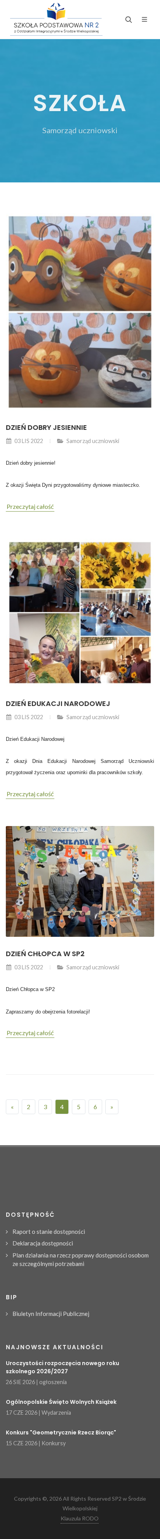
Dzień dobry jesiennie (46, 427)
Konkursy (54, 1443)
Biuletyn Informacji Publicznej (50, 1313)
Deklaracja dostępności (42, 1243)
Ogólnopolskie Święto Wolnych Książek (61, 1402)
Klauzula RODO (80, 1518)
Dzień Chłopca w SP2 (45, 953)
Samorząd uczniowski (92, 441)
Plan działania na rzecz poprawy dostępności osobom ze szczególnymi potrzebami (80, 1260)
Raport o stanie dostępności (48, 1231)
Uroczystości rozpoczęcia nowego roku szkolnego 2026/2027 (62, 1367)
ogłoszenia (53, 1382)
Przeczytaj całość (30, 506)
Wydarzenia (56, 1412)
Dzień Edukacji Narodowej (58, 703)
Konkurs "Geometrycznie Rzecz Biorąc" (61, 1432)
